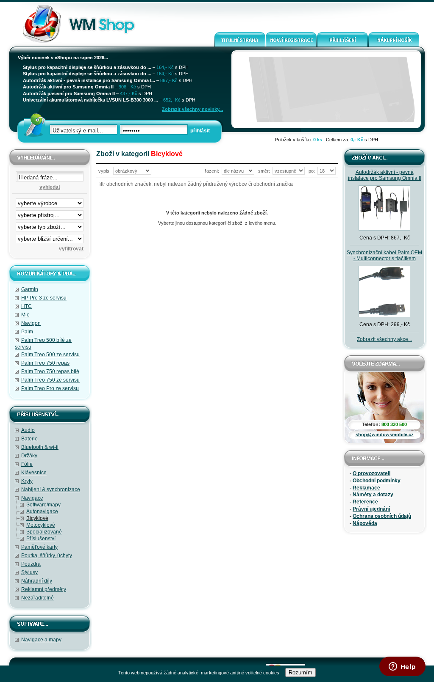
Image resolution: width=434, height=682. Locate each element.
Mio (25, 315)
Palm (27, 332)
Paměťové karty (39, 547)
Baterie (29, 439)
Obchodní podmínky (377, 481)
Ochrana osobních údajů (382, 516)
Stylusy (29, 572)
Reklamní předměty (43, 589)
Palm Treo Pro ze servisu (50, 388)
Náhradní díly (36, 581)
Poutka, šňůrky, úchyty (46, 555)
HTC (26, 306)
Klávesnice (34, 473)
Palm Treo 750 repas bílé (50, 371)
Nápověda (365, 523)
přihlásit (200, 131)
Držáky (29, 456)
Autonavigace (42, 511)
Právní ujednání (371, 509)
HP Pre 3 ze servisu (44, 298)
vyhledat (49, 187)
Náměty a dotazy (373, 495)
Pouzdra (31, 564)
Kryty (27, 481)
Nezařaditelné (37, 598)
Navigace (32, 498)
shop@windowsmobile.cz (385, 434)
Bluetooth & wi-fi (39, 447)
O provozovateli (371, 473)
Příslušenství (41, 539)
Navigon (31, 323)
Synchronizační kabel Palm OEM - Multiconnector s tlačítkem (384, 255)
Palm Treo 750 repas (45, 363)
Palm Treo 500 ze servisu (50, 355)
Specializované (44, 532)
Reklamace (366, 488)
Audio (28, 430)
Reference (365, 502)
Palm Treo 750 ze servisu (50, 380)
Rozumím (300, 672)
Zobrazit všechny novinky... (192, 109)
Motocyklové (40, 525)
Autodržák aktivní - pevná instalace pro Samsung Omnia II (384, 175)
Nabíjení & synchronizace (50, 489)
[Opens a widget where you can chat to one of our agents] (402, 667)
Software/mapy (43, 505)
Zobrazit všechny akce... (384, 339)
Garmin (29, 289)
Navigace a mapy (41, 640)
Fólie (27, 464)
